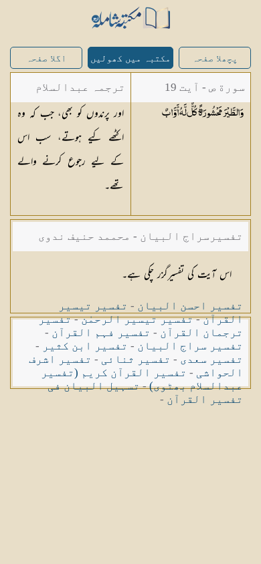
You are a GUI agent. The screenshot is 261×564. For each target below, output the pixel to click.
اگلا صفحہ (46, 58)
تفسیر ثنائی (136, 359)
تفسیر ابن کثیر (85, 345)
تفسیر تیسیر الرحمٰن (137, 319)
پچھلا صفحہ (215, 58)
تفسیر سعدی (211, 359)
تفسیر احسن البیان (190, 305)
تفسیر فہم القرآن (101, 332)
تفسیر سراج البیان (190, 345)
